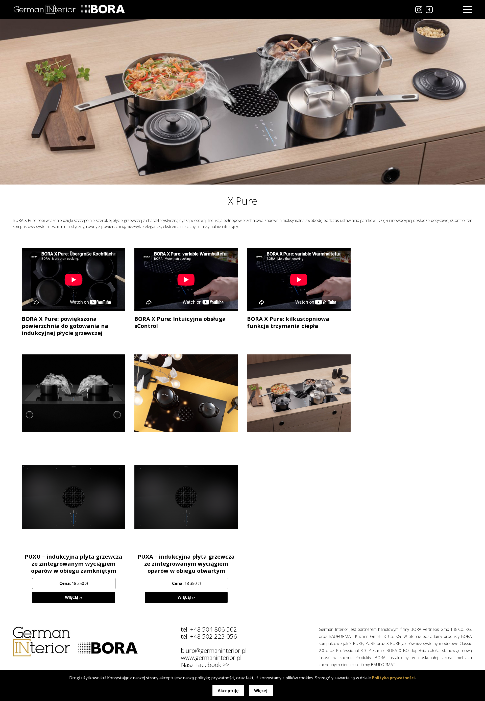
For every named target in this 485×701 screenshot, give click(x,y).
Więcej (261, 690)
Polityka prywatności (393, 678)
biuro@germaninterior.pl (214, 650)
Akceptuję (228, 690)
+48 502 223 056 (213, 636)
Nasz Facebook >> (205, 664)
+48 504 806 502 (213, 629)
